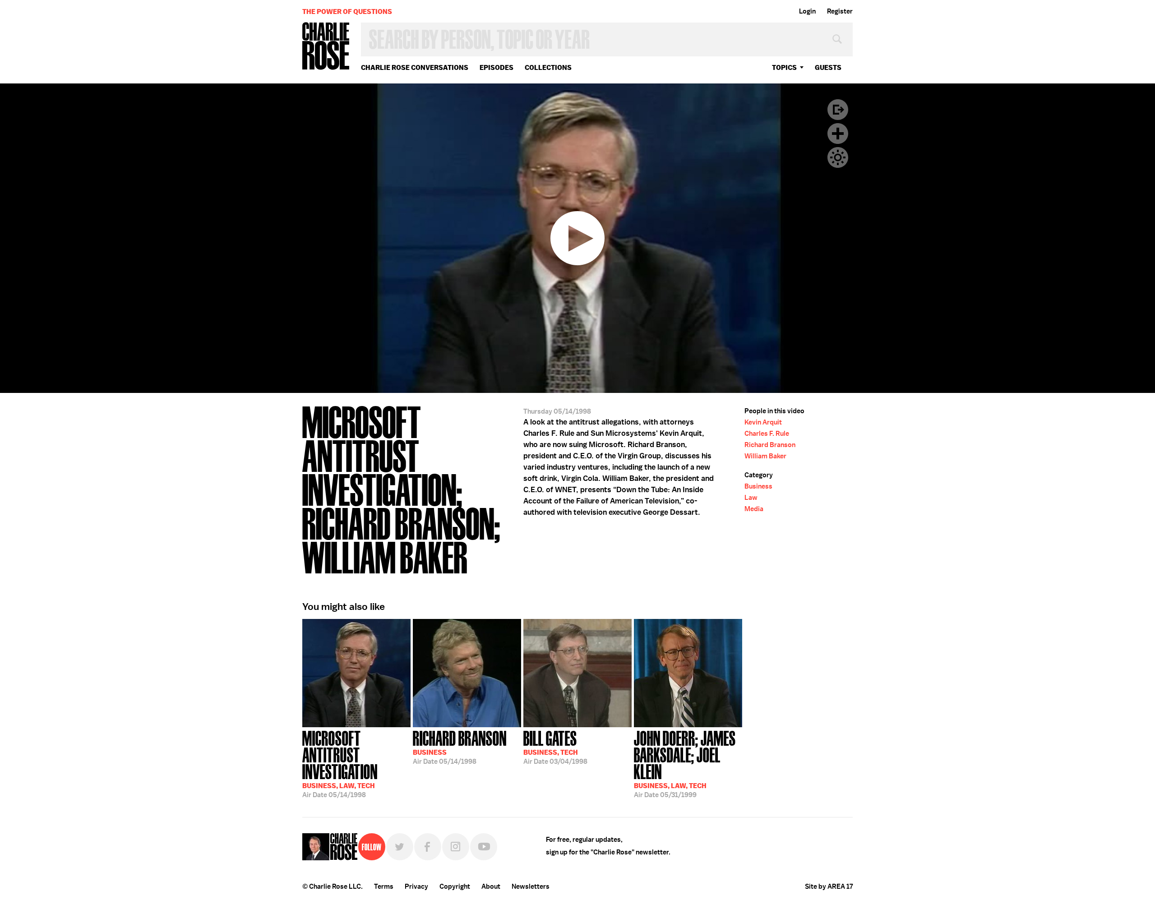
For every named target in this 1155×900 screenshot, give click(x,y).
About (490, 886)
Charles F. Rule (766, 433)
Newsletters (531, 886)
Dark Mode (837, 157)
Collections (548, 67)
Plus (837, 133)
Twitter (399, 846)
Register (840, 11)
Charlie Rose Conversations (414, 67)
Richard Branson (769, 444)
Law (751, 497)
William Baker (765, 456)
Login (807, 11)
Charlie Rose (326, 46)
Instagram (455, 846)
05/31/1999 (685, 763)
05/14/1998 (340, 763)
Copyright (454, 886)
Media (753, 508)
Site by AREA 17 (829, 886)
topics (784, 67)
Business (758, 486)
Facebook (427, 846)
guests (828, 67)
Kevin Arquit (763, 422)
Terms (383, 886)
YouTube (483, 846)
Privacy (416, 886)
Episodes (496, 67)
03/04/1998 (555, 746)
